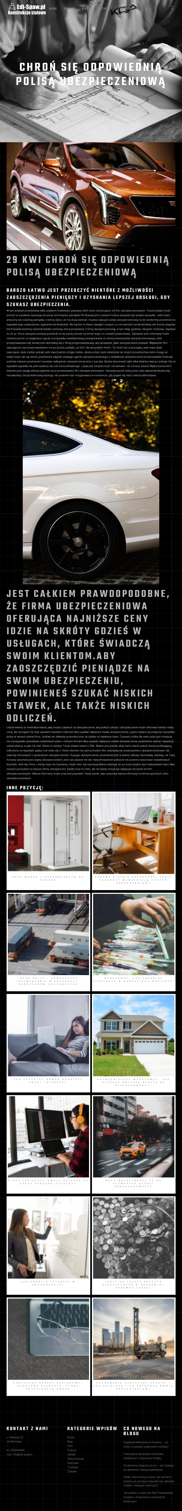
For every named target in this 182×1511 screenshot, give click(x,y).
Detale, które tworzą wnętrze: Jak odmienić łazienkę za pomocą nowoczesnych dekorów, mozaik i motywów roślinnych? (149, 1481)
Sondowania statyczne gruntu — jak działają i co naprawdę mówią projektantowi (149, 1467)
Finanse (71, 1450)
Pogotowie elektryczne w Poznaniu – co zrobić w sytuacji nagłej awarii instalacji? (146, 1444)
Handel (71, 1454)
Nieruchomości (75, 1458)
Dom (70, 1446)
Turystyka (72, 1467)
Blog (25, 281)
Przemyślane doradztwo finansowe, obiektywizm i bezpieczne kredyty (144, 1456)
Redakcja (34, 281)
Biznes (71, 1437)
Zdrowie (72, 1471)
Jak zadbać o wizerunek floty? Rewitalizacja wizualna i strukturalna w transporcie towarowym (148, 1497)
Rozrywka (73, 1463)
